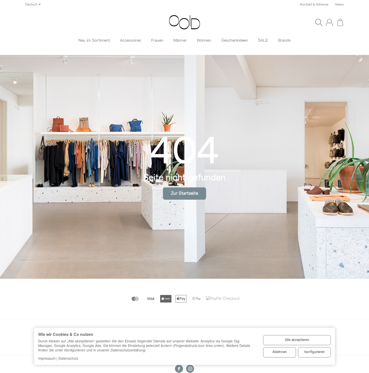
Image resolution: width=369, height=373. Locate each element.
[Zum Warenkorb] (340, 22)
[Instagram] (190, 369)
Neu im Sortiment (94, 41)
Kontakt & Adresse (314, 4)
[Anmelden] (329, 22)
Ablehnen (279, 352)
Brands (284, 41)
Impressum (46, 358)
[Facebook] (179, 369)
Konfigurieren (314, 352)
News (339, 4)
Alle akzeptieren (297, 340)
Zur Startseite (184, 193)
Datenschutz (68, 358)
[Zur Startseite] (184, 22)
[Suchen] (319, 22)
